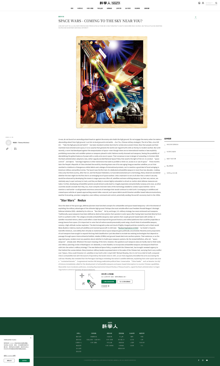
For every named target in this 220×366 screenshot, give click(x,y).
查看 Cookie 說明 (10, 355)
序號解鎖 (104, 286)
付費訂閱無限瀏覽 (109, 282)
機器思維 (121, 342)
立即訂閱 (118, 8)
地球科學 (142, 342)
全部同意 (24, 360)
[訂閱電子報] (199, 3)
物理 (142, 336)
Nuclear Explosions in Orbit (128, 228)
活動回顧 (146, 8)
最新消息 (78, 339)
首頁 (72, 8)
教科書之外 (121, 339)
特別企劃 (100, 8)
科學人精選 (90, 8)
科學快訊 (80, 8)
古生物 (132, 339)
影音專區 (137, 8)
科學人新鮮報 (109, 345)
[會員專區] (203, 3)
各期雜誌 (109, 8)
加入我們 (78, 348)
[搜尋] (216, 3)
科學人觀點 (93, 342)
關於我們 (78, 336)
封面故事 (109, 336)
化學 (142, 339)
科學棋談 (121, 345)
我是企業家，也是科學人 (94, 339)
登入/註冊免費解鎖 (125, 281)
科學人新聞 (109, 339)
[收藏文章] (15, 148)
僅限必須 (9, 360)
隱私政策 (78, 351)
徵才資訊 (128, 8)
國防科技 (61, 16)
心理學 (132, 342)
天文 (142, 345)
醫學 (132, 336)
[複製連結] (7, 148)
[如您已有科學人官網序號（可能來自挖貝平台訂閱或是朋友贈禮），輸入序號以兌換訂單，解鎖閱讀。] (108, 286)
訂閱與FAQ (79, 342)
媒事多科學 (121, 348)
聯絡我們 (78, 345)
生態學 (132, 345)
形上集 (121, 336)
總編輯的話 (93, 336)
